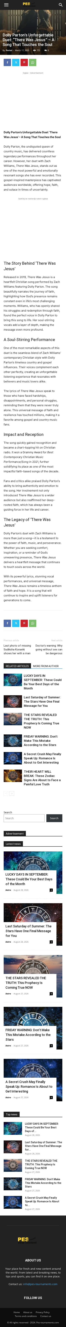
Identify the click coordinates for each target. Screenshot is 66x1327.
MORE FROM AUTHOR (46, 666)
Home (17, 1312)
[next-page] (12, 793)
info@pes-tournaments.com (40, 1284)
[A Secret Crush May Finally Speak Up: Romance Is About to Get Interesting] (13, 758)
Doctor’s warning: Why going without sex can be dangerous (49, 649)
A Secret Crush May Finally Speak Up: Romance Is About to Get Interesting (42, 758)
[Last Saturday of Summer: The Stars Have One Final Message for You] (13, 701)
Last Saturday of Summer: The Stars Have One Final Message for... (43, 1146)
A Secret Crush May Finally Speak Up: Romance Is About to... (42, 1201)
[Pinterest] (24, 62)
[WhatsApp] (32, 62)
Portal (9, 50)
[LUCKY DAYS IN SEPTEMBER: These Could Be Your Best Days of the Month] (13, 680)
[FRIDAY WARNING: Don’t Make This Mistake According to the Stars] (13, 740)
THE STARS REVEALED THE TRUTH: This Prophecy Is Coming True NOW (26, 982)
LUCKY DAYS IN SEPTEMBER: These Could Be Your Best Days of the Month (29, 879)
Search (8, 812)
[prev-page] (6, 793)
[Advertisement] (33, 100)
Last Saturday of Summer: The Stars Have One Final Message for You (42, 701)
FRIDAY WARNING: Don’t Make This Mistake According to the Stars (41, 741)
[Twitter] (15, 62)
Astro (8, 890)
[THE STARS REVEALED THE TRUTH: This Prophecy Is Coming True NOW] (13, 719)
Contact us (45, 1316)
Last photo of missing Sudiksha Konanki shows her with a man (17, 649)
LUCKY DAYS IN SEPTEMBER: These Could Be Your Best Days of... (42, 1127)
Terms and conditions (26, 1316)
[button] (6, 5)
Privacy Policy (43, 1312)
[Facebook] (7, 62)
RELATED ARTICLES (17, 666)
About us (27, 1312)
